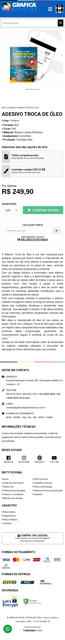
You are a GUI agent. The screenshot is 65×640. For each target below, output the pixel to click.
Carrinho (7, 523)
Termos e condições (13, 494)
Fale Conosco (41, 479)
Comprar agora (45, 210)
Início (4, 108)
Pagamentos (9, 515)
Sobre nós (8, 486)
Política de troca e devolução (48, 490)
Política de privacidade (14, 490)
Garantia (38, 494)
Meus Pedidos (10, 519)
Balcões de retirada (12, 498)
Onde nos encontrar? (13, 483)
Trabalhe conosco (43, 483)
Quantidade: (9, 204)
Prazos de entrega (43, 486)
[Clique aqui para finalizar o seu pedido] (59, 9)
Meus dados (9, 512)
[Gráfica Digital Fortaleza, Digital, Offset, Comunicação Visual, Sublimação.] (19, 13)
